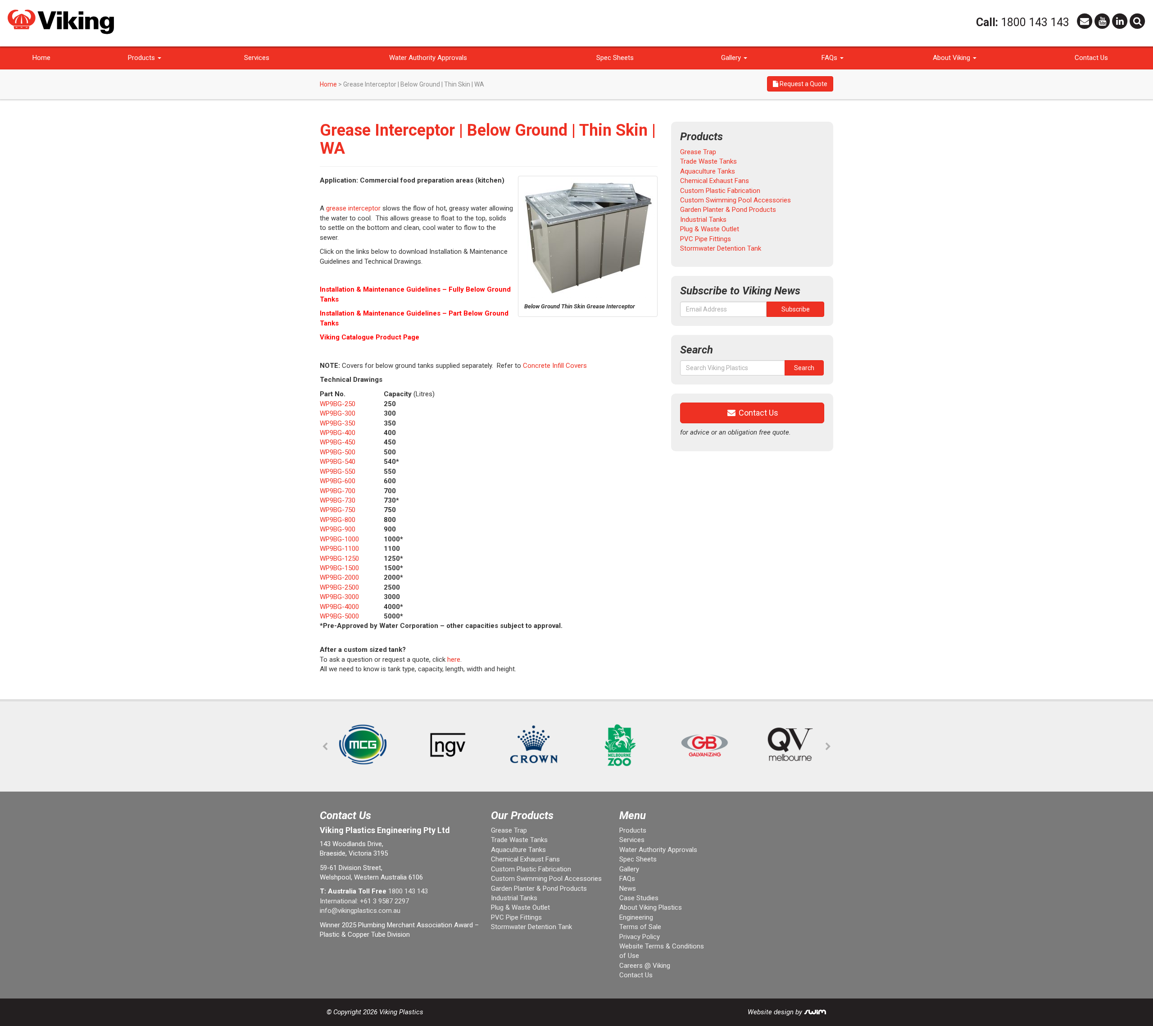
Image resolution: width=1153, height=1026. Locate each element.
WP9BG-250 (337, 404)
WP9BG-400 (337, 433)
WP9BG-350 (337, 423)
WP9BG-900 (337, 529)
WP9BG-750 (337, 510)
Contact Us (1091, 58)
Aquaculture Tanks (707, 171)
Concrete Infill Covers (555, 366)
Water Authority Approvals (428, 58)
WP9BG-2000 (339, 577)
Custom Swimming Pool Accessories (735, 200)
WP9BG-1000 (339, 539)
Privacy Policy (639, 937)
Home (41, 58)
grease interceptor (353, 208)
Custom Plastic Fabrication (720, 191)
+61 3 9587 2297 (384, 901)
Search (804, 367)
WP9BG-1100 (339, 549)
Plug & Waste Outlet (709, 229)
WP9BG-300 (337, 413)
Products (142, 58)
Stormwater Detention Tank (720, 248)
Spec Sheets (615, 58)
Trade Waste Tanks (708, 161)
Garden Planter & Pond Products (728, 210)
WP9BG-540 (337, 462)
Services (256, 58)
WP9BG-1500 (339, 568)
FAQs (830, 58)
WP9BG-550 (337, 471)
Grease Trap (698, 152)
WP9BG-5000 (339, 616)
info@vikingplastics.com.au (360, 911)
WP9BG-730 (337, 500)
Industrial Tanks (703, 219)
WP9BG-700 (337, 491)
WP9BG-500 (337, 452)
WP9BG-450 (337, 442)
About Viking (952, 58)
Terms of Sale (640, 927)
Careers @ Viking (644, 966)
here (453, 659)
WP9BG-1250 (339, 558)
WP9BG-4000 (339, 607)
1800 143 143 (1035, 22)
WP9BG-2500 (339, 587)
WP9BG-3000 (339, 597)
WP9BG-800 (337, 520)
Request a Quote (802, 83)
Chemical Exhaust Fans (714, 181)
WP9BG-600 (337, 481)
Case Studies (638, 898)
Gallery (732, 58)
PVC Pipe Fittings (705, 239)
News (627, 888)
